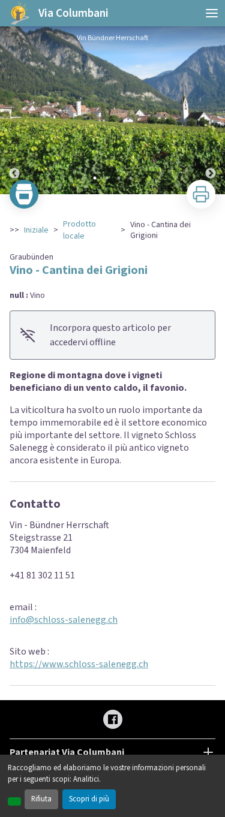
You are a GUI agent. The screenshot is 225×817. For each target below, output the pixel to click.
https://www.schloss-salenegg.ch (79, 664)
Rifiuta (41, 799)
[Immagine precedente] (14, 110)
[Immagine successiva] (210, 110)
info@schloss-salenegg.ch (64, 619)
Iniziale (36, 230)
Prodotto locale (79, 230)
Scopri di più (89, 799)
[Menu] (212, 13)
